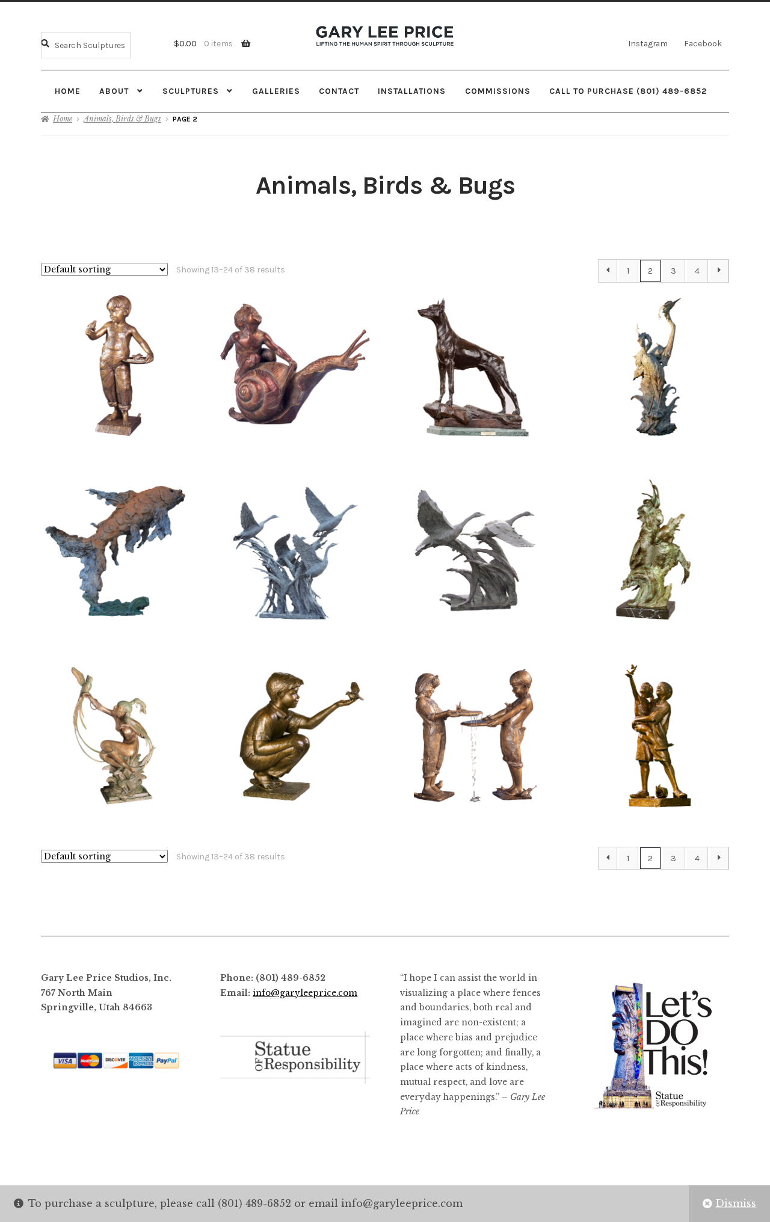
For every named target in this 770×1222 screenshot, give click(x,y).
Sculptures (190, 91)
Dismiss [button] (735, 1203)
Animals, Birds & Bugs (122, 118)
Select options (295, 365)
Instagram (648, 43)
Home (68, 91)
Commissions (498, 91)
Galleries (276, 91)
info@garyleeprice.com (305, 993)
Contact (339, 91)
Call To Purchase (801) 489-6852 (628, 91)
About (114, 91)
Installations (412, 91)
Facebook (703, 43)
